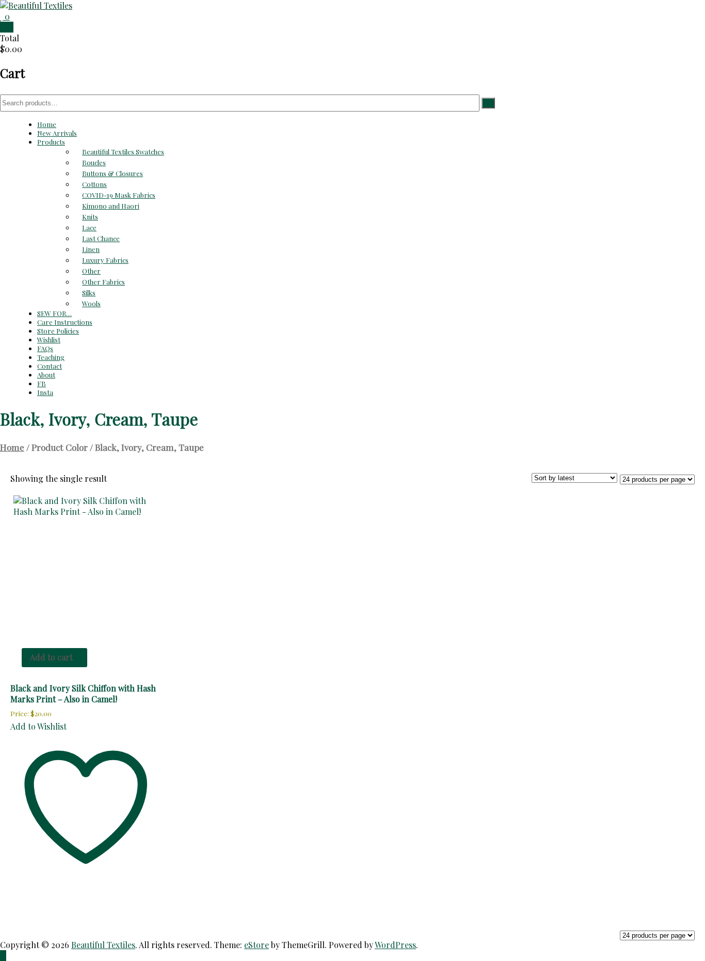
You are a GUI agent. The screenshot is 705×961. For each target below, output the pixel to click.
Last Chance (101, 238)
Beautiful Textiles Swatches (123, 151)
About (46, 374)
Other (91, 270)
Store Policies (58, 330)
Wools (91, 303)
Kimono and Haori (110, 205)
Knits (90, 216)
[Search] (488, 103)
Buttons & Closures (112, 173)
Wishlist (48, 339)
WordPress (395, 944)
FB (41, 383)
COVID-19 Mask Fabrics (118, 195)
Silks (88, 292)
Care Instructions (64, 322)
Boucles (94, 162)
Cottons (94, 184)
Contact (49, 365)
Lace (89, 227)
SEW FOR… (54, 313)
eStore (256, 944)
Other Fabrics (103, 281)
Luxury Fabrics (105, 260)
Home (46, 124)
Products (51, 141)
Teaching (51, 357)
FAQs (45, 348)
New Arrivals (57, 133)
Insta (45, 392)
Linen (91, 249)
